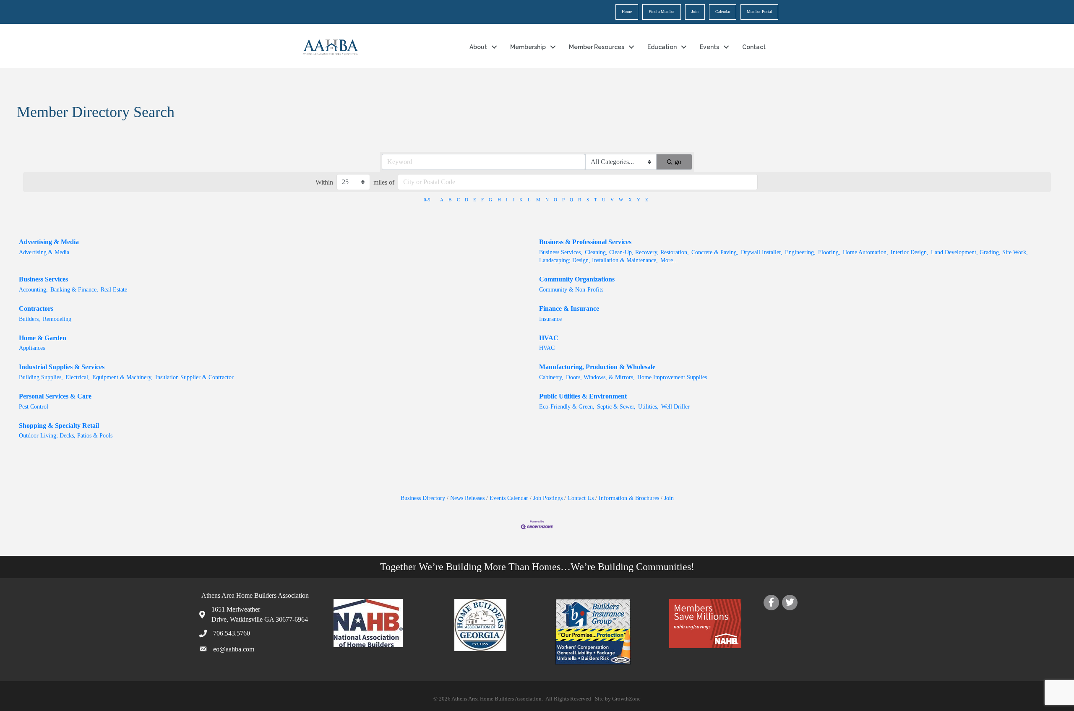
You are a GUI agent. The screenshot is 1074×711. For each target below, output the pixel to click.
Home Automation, (865, 252)
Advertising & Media (49, 241)
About (478, 47)
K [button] (521, 199)
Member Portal (759, 11)
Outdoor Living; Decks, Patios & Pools (65, 435)
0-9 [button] (427, 199)
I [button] (507, 199)
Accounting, (33, 289)
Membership (528, 47)
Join (695, 11)
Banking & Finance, (74, 289)
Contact (754, 47)
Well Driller (675, 407)
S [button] (588, 199)
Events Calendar (509, 498)
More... (669, 260)
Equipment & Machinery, (122, 377)
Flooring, (829, 252)
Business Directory (423, 498)
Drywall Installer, (761, 252)
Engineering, (800, 252)
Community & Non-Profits (571, 289)
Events (709, 47)
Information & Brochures (629, 498)
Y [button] (638, 199)
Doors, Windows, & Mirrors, (600, 377)
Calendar (722, 11)
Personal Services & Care (55, 396)
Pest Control (33, 407)
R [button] (579, 199)
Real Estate (114, 289)
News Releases (467, 498)
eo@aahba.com (233, 649)
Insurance (550, 319)
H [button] (499, 199)
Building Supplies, (41, 377)
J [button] (513, 199)
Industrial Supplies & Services (61, 366)
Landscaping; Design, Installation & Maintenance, (598, 260)
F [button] (482, 199)
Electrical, (77, 377)
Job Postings (548, 498)
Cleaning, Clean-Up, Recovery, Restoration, (637, 252)
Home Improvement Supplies (672, 377)
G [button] (490, 199)
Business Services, (560, 252)
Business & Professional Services (585, 241)
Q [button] (571, 199)
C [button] (458, 199)
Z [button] (646, 199)
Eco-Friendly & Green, (566, 407)
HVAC (548, 337)
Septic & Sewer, (616, 407)
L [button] (529, 199)
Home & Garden (42, 337)
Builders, (29, 319)
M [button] (538, 199)
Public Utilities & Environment (583, 396)
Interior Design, (909, 252)
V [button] (612, 199)
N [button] (547, 199)
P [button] (563, 199)
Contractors (36, 308)
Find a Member (662, 11)
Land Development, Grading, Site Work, (979, 252)
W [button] (621, 199)
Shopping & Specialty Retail (59, 425)
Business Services (43, 279)
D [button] (466, 199)
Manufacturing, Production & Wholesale (597, 366)
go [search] (678, 161)
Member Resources (596, 47)
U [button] (603, 199)
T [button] (595, 199)
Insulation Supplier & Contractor (194, 377)
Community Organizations (577, 279)
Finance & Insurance (569, 308)
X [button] (630, 199)
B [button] (449, 199)
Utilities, (648, 407)
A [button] (441, 199)
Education (662, 47)
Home (627, 11)
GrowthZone (626, 698)
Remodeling (57, 319)
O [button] (555, 199)
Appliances (32, 348)
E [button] (474, 199)
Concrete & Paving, (714, 252)
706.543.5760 (231, 633)
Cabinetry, (551, 377)
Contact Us (581, 498)
